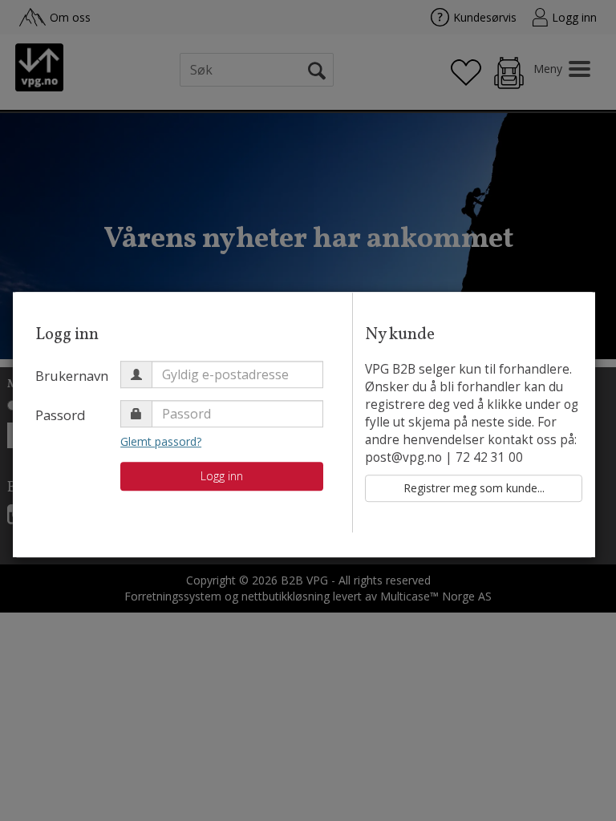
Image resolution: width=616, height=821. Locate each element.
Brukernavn (71, 375)
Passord (60, 415)
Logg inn (222, 475)
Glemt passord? (160, 441)
